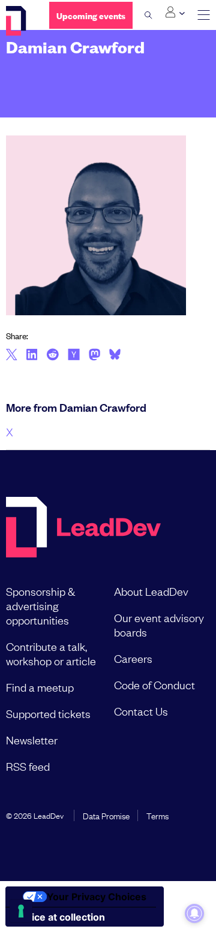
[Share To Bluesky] (115, 356)
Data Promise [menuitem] (106, 815)
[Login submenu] (174, 12)
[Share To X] (11, 355)
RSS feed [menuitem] (28, 766)
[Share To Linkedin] (32, 355)
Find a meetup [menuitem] (40, 687)
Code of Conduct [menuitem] (154, 684)
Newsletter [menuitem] (32, 739)
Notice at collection (60, 917)
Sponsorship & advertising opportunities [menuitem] (40, 605)
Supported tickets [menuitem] (48, 713)
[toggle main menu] (203, 15)
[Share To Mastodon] (94, 356)
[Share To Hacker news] (74, 355)
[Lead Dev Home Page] (83, 528)
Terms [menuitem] (157, 815)
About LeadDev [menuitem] (151, 591)
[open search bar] (148, 15)
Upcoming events (90, 15)
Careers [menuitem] (133, 658)
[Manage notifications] (194, 913)
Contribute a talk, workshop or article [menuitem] (51, 653)
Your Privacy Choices (96, 897)
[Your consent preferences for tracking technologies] (21, 911)
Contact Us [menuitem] (141, 711)
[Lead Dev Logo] (18, 21)
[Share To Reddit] (52, 356)
